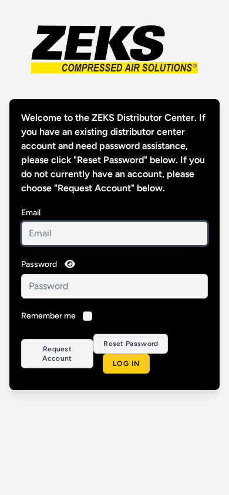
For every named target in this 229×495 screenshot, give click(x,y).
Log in (126, 364)
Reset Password (130, 344)
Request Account (57, 353)
